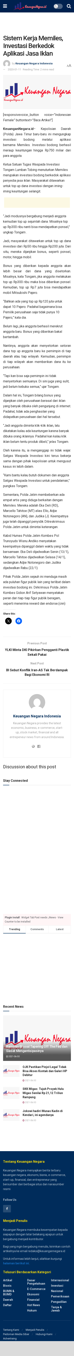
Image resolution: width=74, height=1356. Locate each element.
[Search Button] (69, 6)
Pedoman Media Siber (16, 1334)
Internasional (60, 1280)
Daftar (7, 1305)
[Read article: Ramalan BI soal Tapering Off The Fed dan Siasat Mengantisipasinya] (37, 1039)
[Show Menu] (5, 6)
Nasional (57, 1291)
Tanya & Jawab (56, 1309)
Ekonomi (33, 1294)
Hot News (33, 1305)
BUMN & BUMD (8, 1292)
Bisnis (7, 1285)
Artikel (7, 1280)
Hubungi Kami (44, 1334)
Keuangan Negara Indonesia (34, 63)
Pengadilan (59, 1301)
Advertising (10, 1338)
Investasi (57, 1285)
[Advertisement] (37, 22)
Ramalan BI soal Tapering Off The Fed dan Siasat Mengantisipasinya (36, 1049)
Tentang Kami (11, 1329)
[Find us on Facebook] (7, 1208)
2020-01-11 (14, 69)
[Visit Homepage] (30, 6)
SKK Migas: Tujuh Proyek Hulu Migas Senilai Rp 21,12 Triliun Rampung (43, 1093)
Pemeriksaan (60, 1296)
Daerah (8, 1299)
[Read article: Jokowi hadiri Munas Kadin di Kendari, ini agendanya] (11, 1115)
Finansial (33, 1299)
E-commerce (36, 1289)
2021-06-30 (14, 1056)
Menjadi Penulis (35, 1329)
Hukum (32, 1310)
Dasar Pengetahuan (36, 1282)
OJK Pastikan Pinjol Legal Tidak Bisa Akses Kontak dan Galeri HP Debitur (45, 1071)
